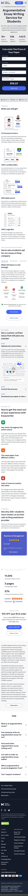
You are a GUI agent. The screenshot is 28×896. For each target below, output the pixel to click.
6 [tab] (10, 569)
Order (19, 3)
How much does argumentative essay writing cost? (10, 745)
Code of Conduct (18, 891)
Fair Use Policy (4, 887)
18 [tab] (9, 570)
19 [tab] (11, 570)
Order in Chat (14, 318)
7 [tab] (12, 569)
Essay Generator (19, 843)
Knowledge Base (6, 859)
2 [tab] (3, 569)
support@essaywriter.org (8, 872)
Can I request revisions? (11, 774)
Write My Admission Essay (8, 789)
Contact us (4, 856)
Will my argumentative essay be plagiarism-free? (11, 767)
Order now (14, 88)
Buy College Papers (6, 785)
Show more (14, 705)
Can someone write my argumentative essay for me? (11, 734)
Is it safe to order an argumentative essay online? (10, 757)
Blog (2, 853)
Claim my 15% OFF (14, 627)
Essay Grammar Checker (18, 847)
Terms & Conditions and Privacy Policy (10, 886)
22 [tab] (16, 570)
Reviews (3, 844)
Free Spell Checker (19, 851)
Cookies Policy (4, 889)
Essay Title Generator (17, 833)
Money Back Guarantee (7, 891)
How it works (5, 835)
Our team (4, 850)
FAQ (2, 841)
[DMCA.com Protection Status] (5, 824)
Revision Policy (13, 889)
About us (3, 832)
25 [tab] (21, 570)
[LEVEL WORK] (5, 62)
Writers (3, 847)
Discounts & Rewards (4, 863)
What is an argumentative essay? (11, 725)
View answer (13, 552)
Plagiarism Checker (19, 840)
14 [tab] (24, 569)
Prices (3, 838)
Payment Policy (14, 887)
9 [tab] (15, 569)
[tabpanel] (14, 543)
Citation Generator (19, 854)
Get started (14, 312)
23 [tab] (18, 570)
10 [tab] (17, 569)
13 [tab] (22, 569)
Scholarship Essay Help (8, 792)
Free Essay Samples (19, 837)
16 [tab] (6, 570)
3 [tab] (5, 569)
